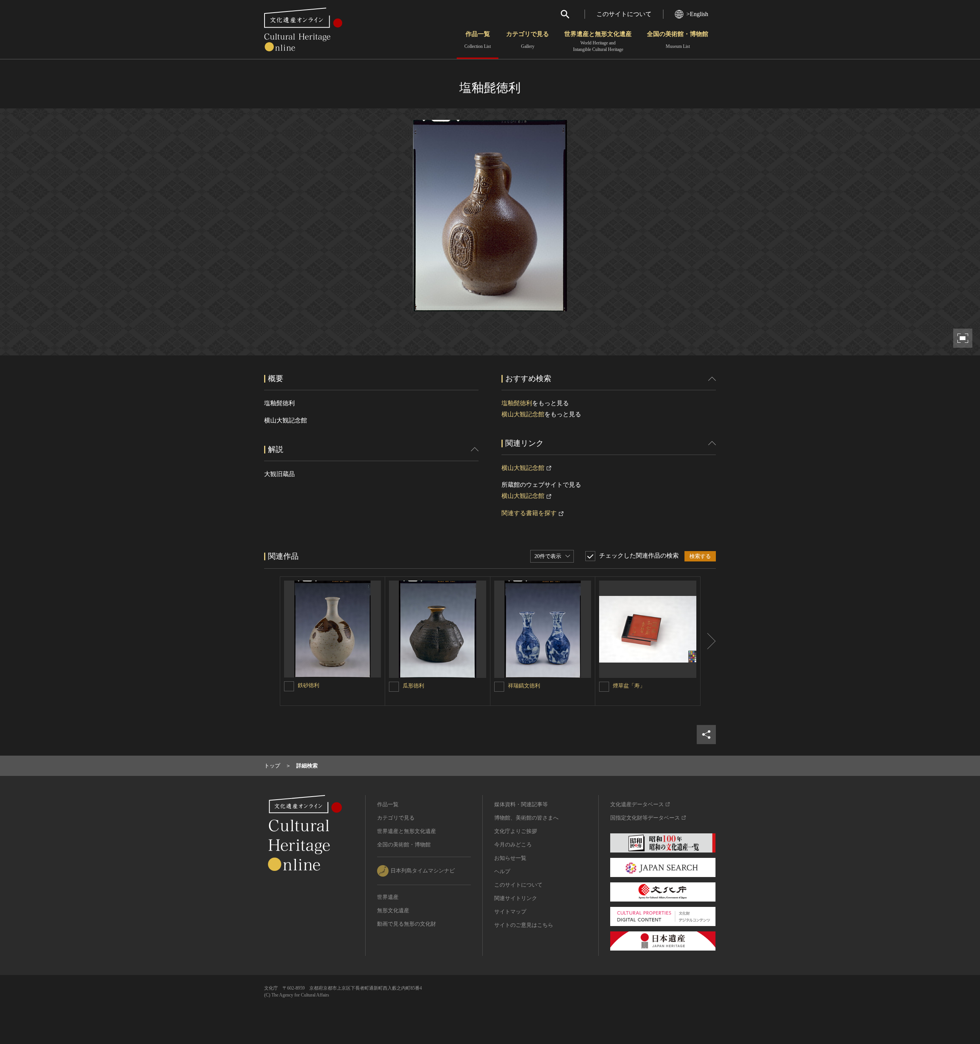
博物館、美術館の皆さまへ (526, 818)
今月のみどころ (513, 845)
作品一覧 (477, 40)
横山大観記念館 (522, 414)
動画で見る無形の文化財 (406, 924)
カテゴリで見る (527, 40)
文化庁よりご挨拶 (515, 831)
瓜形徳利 (413, 686)
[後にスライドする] (708, 641)
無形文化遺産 (393, 910)
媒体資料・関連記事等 (521, 804)
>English (697, 14)
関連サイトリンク (515, 898)
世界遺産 (388, 897)
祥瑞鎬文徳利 (524, 686)
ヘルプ (502, 871)
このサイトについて (624, 14)
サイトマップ (510, 912)
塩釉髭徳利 (516, 403)
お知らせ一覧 (510, 858)
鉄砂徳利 (308, 685)
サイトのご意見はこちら (523, 925)
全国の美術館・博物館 (677, 40)
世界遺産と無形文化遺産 (598, 41)
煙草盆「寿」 (629, 686)
